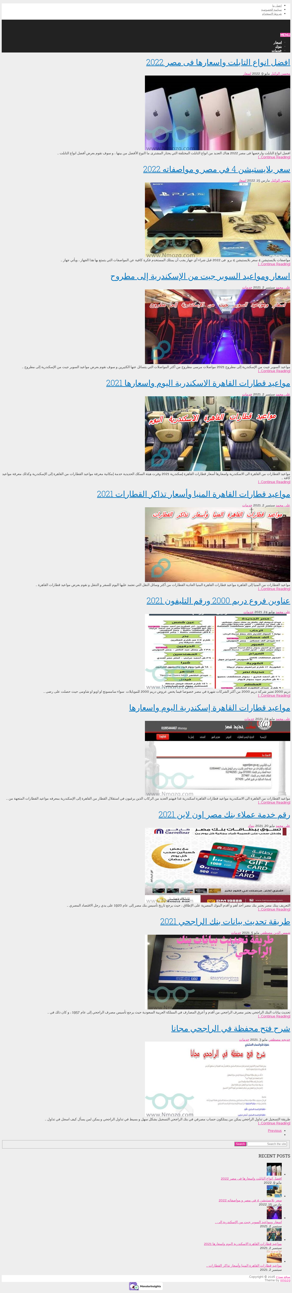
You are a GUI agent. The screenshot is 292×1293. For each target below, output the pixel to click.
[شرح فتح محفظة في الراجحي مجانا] (146, 1079)
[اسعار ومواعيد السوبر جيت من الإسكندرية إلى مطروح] (146, 327)
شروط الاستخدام (272, 13)
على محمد (283, 287)
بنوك (278, 46)
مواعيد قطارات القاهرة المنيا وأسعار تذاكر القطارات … (244, 1266)
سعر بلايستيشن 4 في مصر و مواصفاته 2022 (216, 168)
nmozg (285, 1280)
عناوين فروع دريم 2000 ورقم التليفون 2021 (218, 600)
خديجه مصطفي (279, 1040)
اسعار (278, 42)
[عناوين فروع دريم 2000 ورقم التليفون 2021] (146, 652)
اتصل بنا (277, 5)
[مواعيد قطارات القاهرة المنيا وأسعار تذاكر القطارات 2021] (146, 545)
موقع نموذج (273, 24)
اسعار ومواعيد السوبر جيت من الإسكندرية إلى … (248, 1222)
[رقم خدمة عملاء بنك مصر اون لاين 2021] (146, 865)
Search (240, 1144)
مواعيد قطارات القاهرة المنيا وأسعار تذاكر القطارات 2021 (193, 493)
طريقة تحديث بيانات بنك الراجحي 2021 (225, 921)
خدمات (277, 50)
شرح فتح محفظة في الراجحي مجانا (230, 1028)
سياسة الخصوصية (271, 9)
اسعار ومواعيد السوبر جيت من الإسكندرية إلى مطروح (200, 275)
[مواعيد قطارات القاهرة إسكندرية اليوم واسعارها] (146, 758)
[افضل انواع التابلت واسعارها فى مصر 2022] (146, 113)
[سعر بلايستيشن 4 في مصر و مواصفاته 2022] (146, 220)
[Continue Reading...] (274, 157)
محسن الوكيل (280, 73)
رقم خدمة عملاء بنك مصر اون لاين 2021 (224, 814)
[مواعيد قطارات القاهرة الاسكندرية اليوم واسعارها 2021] (146, 434)
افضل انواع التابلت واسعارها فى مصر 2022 (218, 62)
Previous (275, 1131)
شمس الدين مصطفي (275, 933)
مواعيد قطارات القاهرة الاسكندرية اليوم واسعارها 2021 (198, 382)
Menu (285, 35)
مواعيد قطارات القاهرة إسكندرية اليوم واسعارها (209, 707)
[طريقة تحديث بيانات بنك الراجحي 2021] (146, 972)
